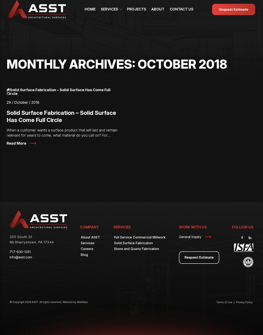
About (157, 9)
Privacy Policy (244, 302)
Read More (16, 143)
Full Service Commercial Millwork (140, 237)
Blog (84, 255)
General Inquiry (190, 237)
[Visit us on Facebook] (242, 237)
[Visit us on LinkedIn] (250, 237)
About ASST (90, 237)
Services (109, 9)
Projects (136, 9)
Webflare (82, 302)
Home (90, 9)
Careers (87, 249)
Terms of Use (224, 302)
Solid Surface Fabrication (133, 243)
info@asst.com (21, 257)
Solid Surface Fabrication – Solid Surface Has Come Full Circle (61, 116)
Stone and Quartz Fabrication (136, 249)
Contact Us (181, 9)
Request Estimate (233, 9)
